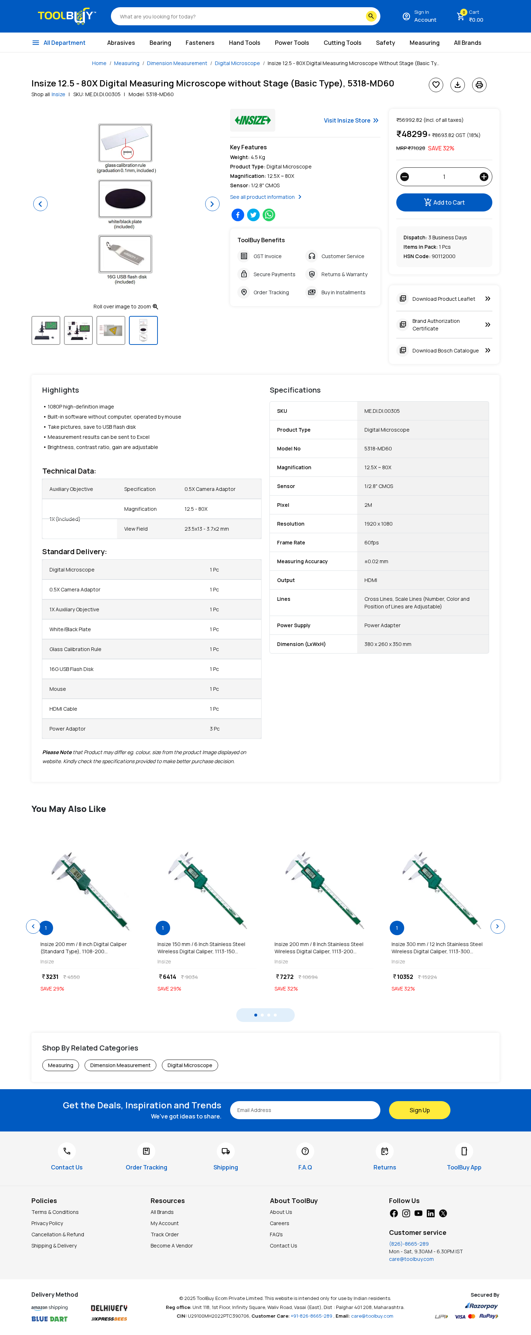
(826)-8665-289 (409, 1243)
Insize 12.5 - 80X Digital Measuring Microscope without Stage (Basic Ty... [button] (353, 63)
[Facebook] (393, 1212)
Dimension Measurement (177, 63)
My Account (165, 1223)
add (484, 176)
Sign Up (420, 1110)
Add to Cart (444, 202)
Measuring (126, 63)
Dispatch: (415, 237)
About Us (281, 1211)
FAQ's (276, 1234)
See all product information (267, 197)
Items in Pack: (420, 246)
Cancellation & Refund (57, 1234)
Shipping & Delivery (54, 1245)
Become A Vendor (172, 1245)
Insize (58, 94)
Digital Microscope (237, 63)
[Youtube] (418, 1212)
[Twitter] (443, 1212)
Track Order (165, 1234)
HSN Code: (417, 256)
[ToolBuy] (66, 16)
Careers (279, 1223)
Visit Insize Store (352, 120)
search (371, 16)
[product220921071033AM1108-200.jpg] (90, 890)
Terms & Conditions (55, 1211)
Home (99, 63)
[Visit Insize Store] (252, 120)
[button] (40, 204)
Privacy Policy (47, 1223)
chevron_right (497, 926)
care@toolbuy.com (411, 1258)
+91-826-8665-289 (312, 1316)
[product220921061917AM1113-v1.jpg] (207, 890)
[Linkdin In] (430, 1212)
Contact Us (283, 1245)
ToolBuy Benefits (261, 240)
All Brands (162, 1211)
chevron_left (33, 926)
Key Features (248, 147)
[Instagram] (406, 1212)
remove (404, 176)
